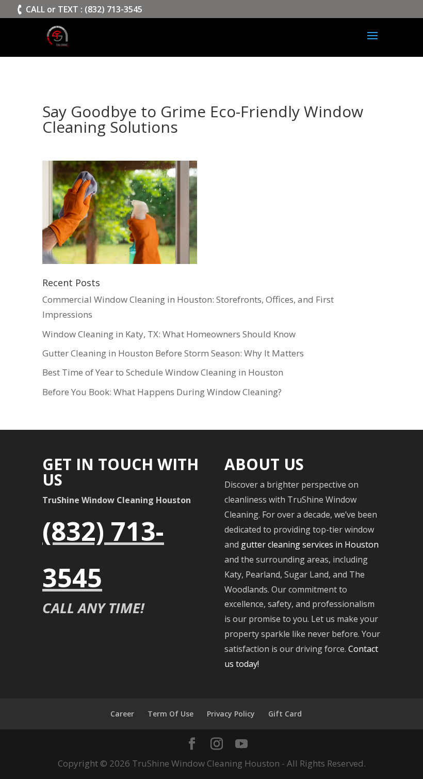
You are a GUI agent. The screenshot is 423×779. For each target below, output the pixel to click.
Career (122, 714)
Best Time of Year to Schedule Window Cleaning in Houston (162, 372)
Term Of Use (170, 714)
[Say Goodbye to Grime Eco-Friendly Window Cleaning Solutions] (119, 256)
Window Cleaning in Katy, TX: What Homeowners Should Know (169, 334)
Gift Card (285, 714)
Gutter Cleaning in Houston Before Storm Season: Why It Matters (173, 353)
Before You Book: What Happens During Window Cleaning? (162, 392)
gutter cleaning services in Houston (310, 544)
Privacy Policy (231, 714)
